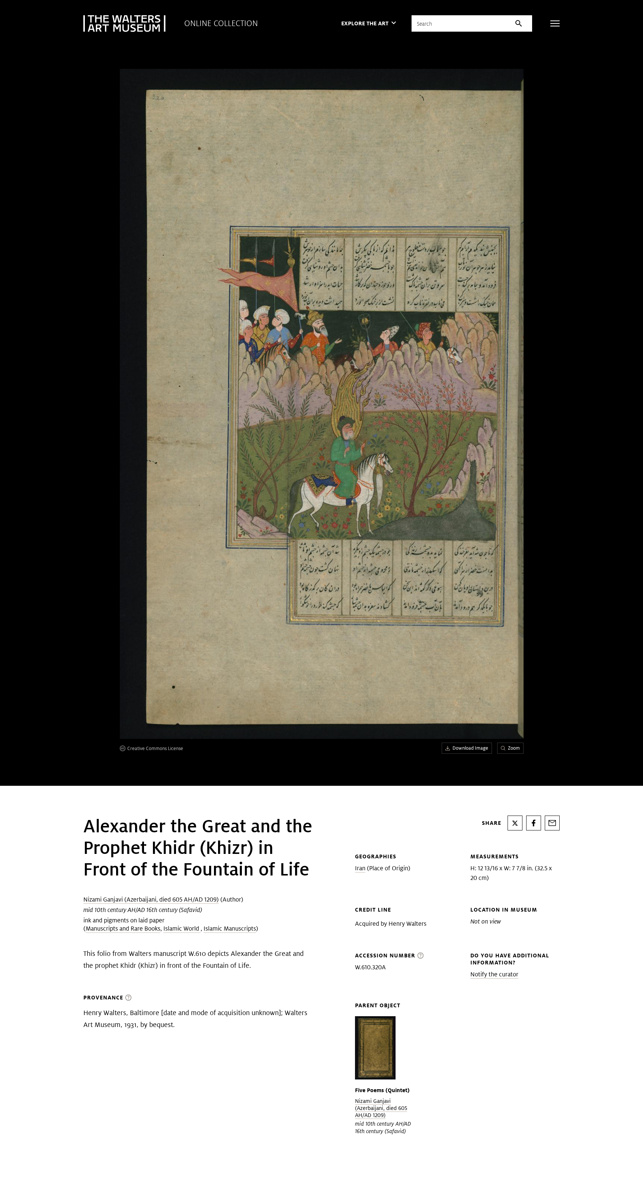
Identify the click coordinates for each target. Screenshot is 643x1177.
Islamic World (182, 928)
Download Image (470, 748)
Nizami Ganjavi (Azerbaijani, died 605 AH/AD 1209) (151, 899)
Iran (360, 868)
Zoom (514, 748)
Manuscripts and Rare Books (123, 928)
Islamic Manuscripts (230, 928)
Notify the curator (494, 974)
